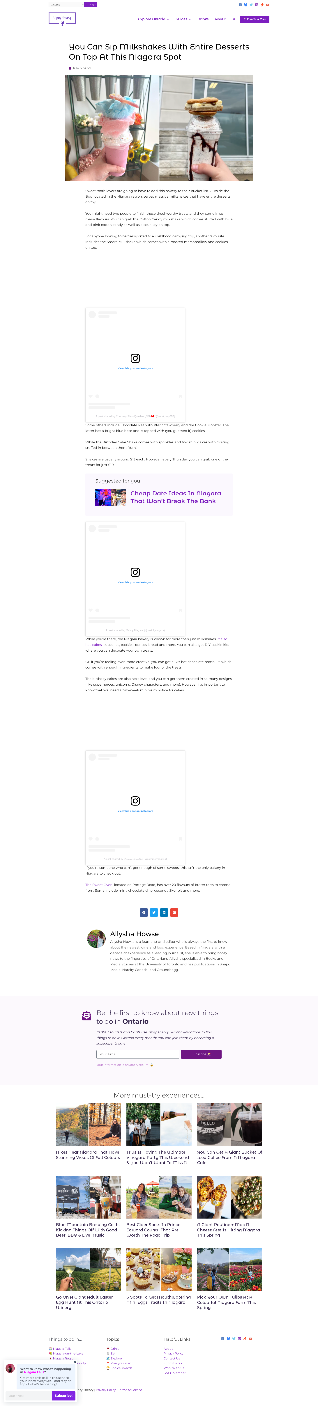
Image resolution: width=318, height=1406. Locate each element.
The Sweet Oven (98, 885)
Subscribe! (64, 1396)
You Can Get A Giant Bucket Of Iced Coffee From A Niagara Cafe (229, 1157)
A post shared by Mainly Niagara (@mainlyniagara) (135, 630)
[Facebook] (240, 4)
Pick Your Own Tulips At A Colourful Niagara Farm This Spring (226, 1302)
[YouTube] (267, 4)
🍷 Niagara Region (62, 1358)
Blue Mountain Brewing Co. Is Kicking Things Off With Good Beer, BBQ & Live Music (87, 1230)
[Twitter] (251, 4)
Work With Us (174, 1368)
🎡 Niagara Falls (60, 1348)
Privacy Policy (173, 1353)
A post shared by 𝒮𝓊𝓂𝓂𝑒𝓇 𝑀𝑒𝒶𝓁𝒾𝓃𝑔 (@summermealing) (135, 858)
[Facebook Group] (245, 4)
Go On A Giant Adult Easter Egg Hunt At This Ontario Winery (84, 1302)
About (168, 1348)
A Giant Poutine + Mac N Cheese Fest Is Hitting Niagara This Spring (228, 1230)
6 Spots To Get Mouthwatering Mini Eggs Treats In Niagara (158, 1300)
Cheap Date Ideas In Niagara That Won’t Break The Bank (175, 497)
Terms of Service (130, 1390)
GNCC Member (175, 1373)
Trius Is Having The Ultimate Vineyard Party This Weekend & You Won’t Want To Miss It (157, 1157)
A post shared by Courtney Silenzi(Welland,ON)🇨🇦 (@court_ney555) (135, 416)
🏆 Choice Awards (119, 1368)
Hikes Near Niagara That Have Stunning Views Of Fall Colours (88, 1155)
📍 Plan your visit (118, 1363)
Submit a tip (173, 1363)
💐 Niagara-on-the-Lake (66, 1353)
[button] (167, 19)
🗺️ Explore (114, 1358)
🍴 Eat (111, 1353)
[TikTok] (262, 4)
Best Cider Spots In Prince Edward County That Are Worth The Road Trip (153, 1230)
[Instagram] (256, 4)
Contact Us (172, 1358)
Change (91, 4)
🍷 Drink (112, 1348)
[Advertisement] (159, 282)
